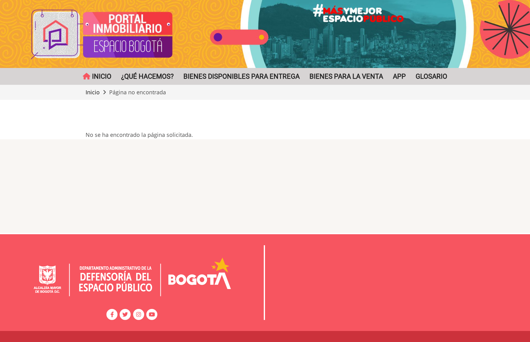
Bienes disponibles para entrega (241, 76)
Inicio (93, 92)
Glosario (431, 76)
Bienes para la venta (346, 76)
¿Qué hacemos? (147, 76)
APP (399, 76)
